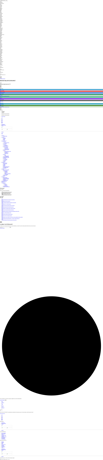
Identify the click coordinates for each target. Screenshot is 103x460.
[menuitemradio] (7, 192)
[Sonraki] (2, 197)
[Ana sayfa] (2, 133)
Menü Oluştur (3, 116)
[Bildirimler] (0, 109)
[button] (0, 86)
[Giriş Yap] (0, 108)
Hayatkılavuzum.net (2, 78)
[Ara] (0, 85)
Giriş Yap (1, 413)
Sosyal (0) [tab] (3, 111)
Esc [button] (9, 459)
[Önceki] (1, 197)
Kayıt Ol (4, 413)
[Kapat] (0, 87)
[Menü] (1, 77)
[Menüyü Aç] (1, 83)
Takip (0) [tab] (3, 112)
